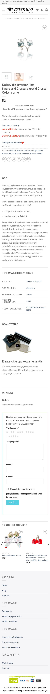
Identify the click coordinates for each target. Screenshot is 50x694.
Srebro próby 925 (33, 281)
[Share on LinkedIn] (28, 159)
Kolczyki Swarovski (22, 153)
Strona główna (12, 19)
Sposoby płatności (10, 642)
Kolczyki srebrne (37, 19)
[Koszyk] (46, 10)
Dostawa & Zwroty (10, 125)
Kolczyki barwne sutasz (11, 555)
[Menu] (3, 10)
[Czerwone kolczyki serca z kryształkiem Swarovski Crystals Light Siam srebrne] (37, 540)
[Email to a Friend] (19, 159)
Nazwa (9, 464)
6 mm (28, 301)
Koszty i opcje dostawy (12, 637)
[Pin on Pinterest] (23, 159)
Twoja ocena (12, 428)
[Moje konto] (41, 10)
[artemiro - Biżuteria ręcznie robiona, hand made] (20, 10)
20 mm (29, 294)
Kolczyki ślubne (37, 150)
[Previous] (6, 47)
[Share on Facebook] (9, 159)
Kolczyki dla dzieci (24, 150)
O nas (4, 585)
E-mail (9, 477)
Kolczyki (24, 19)
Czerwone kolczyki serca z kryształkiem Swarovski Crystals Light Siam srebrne (37, 557)
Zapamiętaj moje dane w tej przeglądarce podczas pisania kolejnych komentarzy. (24, 493)
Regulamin (7, 611)
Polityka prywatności (11, 616)
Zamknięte (30, 288)
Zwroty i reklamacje (11, 647)
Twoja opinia (12, 441)
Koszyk (5, 668)
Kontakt (6, 595)
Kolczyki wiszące (36, 153)
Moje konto (7, 663)
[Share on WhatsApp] (4, 159)
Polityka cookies (9, 621)
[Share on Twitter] (14, 159)
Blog (4, 590)
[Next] (43, 47)
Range (44, 690)
